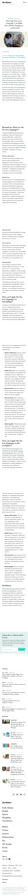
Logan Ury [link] (14, 93)
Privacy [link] (14, 868)
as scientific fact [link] (12, 591)
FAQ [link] (16, 865)
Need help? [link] (5, 879)
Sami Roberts (5, 57)
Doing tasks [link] (5, 245)
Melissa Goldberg (19, 55)
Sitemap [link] (4, 882)
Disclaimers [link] (17, 870)
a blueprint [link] (7, 597)
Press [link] (20, 865)
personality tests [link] (10, 588)
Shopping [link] (6, 818)
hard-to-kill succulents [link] (15, 430)
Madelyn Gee (11, 55)
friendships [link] (16, 100)
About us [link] (4, 865)
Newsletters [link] (7, 821)
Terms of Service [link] (13, 893)
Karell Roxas (12, 57)
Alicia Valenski (21, 57)
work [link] (7, 100)
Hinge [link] (17, 95)
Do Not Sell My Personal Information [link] (12, 876)
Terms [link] (9, 868)
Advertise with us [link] (7, 873)
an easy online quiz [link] (19, 84)
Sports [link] (5, 814)
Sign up (22, 649)
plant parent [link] (15, 426)
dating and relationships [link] (10, 82)
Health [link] (5, 811)
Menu (24, 2)
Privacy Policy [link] (5, 893)
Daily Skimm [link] (7, 808)
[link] (6, 2)
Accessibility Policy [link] (7, 870)
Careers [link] (4, 868)
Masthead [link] (11, 865)
